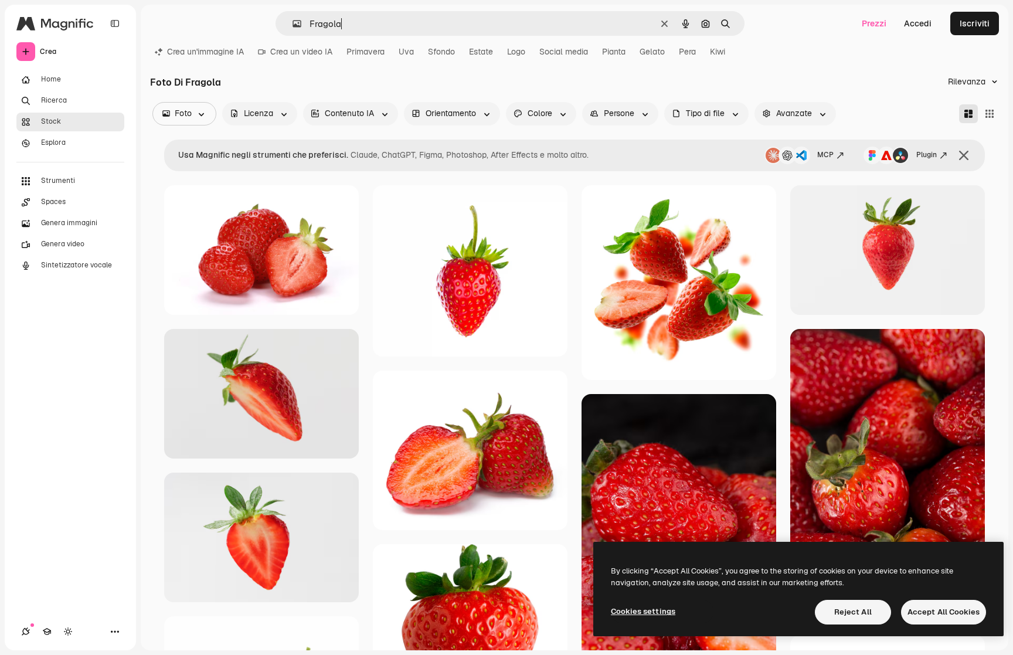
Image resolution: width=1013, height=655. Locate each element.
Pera (687, 51)
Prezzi (874, 23)
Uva (406, 51)
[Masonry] (968, 113)
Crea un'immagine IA (205, 51)
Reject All (853, 612)
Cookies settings (643, 611)
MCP (825, 154)
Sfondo (441, 51)
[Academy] (47, 631)
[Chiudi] (964, 155)
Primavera (365, 51)
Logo (516, 51)
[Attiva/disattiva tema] (68, 631)
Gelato (652, 51)
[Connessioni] (25, 631)
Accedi (918, 23)
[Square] (989, 113)
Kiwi (717, 51)
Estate (481, 51)
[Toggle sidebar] (115, 23)
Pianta (614, 51)
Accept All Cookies (943, 612)
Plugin (926, 154)
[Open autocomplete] (292, 23)
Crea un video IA (301, 51)
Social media (563, 51)
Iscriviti (975, 23)
